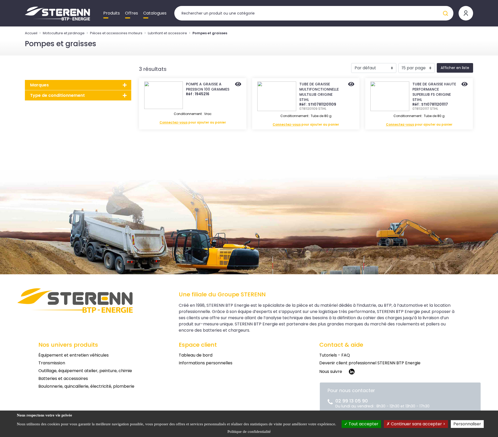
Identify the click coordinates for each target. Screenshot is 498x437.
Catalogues (155, 13)
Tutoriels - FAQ (334, 355)
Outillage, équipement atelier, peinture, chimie (85, 371)
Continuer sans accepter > (417, 424)
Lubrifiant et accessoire (167, 33)
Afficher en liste (455, 67)
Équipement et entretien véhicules (73, 355)
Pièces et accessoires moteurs (116, 33)
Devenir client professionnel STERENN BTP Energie (369, 363)
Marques (39, 85)
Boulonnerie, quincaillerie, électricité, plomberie (86, 386)
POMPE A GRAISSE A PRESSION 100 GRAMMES (207, 86)
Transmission (51, 363)
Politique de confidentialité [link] (249, 431)
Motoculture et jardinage (64, 33)
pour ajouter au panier (193, 122)
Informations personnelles (205, 363)
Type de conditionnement (57, 95)
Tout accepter (363, 424)
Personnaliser (467, 424)
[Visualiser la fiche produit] (238, 84)
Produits (111, 13)
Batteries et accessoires (63, 378)
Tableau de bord (195, 355)
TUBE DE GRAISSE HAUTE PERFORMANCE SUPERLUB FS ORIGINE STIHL (434, 91)
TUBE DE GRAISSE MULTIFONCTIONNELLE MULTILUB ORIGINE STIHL (319, 91)
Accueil (31, 33)
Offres (131, 13)
